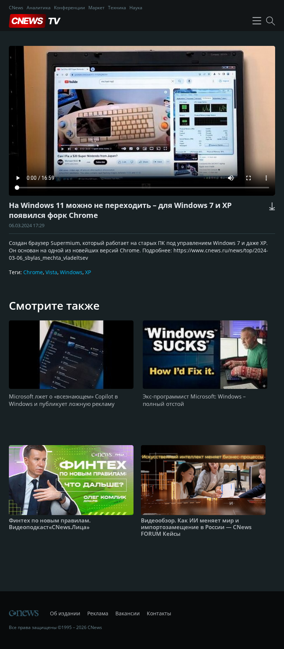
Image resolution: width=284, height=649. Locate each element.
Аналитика (39, 7)
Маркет (96, 7)
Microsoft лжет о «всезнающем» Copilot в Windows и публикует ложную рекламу (63, 400)
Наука (135, 7)
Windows (71, 272)
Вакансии (127, 613)
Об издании (65, 613)
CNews (16, 7)
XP (88, 272)
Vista (51, 272)
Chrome (33, 272)
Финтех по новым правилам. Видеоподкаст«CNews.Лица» (50, 523)
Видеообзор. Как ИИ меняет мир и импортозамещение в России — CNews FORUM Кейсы (196, 527)
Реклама (97, 613)
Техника (117, 7)
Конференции (69, 7)
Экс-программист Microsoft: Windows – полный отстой (194, 400)
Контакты (159, 613)
